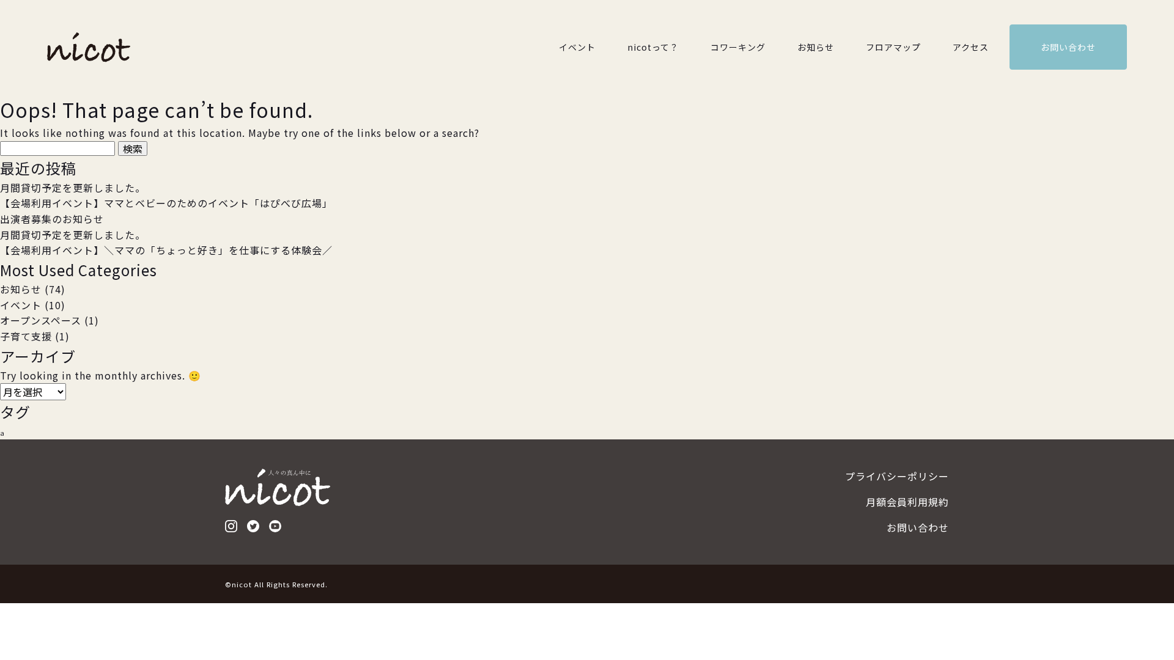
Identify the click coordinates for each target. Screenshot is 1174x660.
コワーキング (738, 47)
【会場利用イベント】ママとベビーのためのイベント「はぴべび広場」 (166, 203)
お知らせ (815, 47)
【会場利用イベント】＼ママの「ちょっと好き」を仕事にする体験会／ (166, 250)
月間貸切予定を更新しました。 (73, 187)
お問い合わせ (1068, 47)
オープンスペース (40, 320)
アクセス (971, 47)
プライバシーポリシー (897, 476)
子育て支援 (26, 336)
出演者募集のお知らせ (52, 218)
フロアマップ (893, 47)
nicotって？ (653, 47)
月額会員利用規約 (907, 501)
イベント (577, 47)
